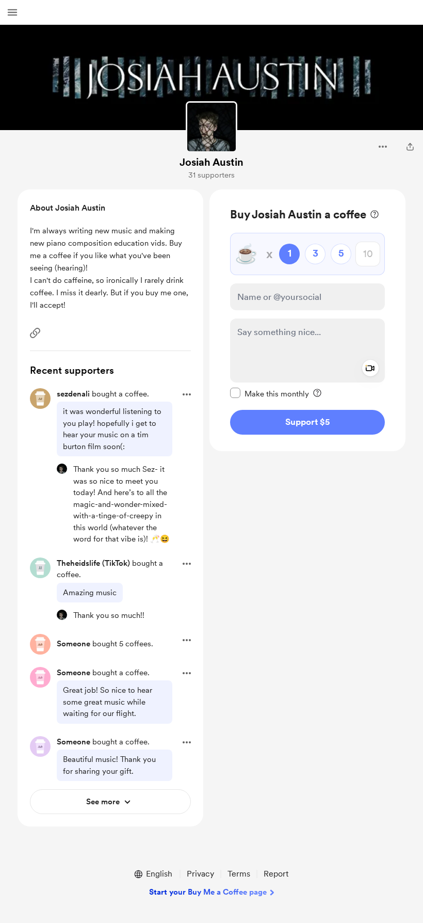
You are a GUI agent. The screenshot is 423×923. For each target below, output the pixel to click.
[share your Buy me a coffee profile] (410, 146)
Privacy (200, 874)
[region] (307, 320)
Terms (238, 874)
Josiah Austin (211, 162)
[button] (12, 12)
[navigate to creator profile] (211, 127)
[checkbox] (269, 393)
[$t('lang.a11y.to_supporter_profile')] (62, 469)
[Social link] (35, 333)
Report (276, 874)
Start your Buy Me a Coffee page (208, 892)
